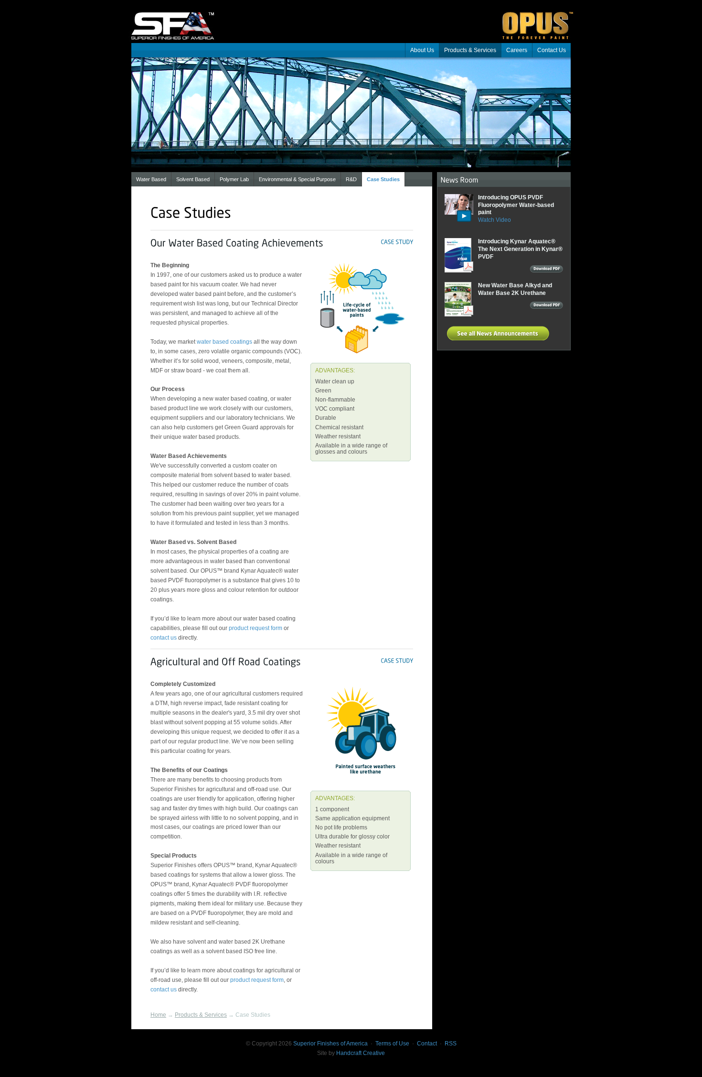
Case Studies (383, 179)
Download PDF (546, 270)
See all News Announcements (499, 333)
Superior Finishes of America (179, 19)
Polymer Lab (234, 179)
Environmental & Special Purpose (297, 179)
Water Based (151, 179)
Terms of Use (392, 1043)
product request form (256, 628)
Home (158, 1015)
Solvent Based (193, 179)
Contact (427, 1043)
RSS (451, 1043)
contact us (163, 637)
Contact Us (551, 50)
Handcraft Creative (360, 1053)
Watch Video (494, 220)
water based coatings (224, 341)
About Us (422, 50)
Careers (516, 50)
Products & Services (470, 50)
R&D (351, 179)
